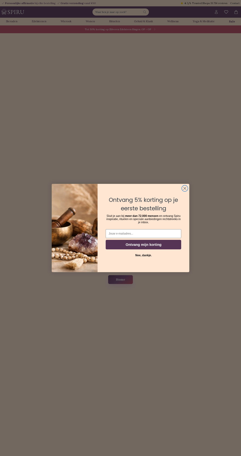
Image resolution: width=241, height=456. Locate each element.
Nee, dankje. (143, 255)
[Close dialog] (185, 188)
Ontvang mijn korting (143, 245)
